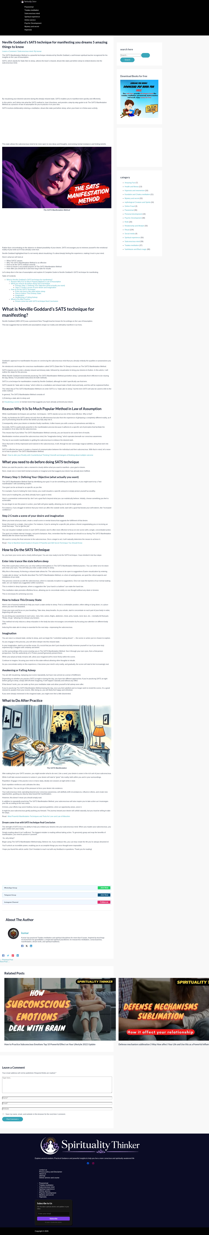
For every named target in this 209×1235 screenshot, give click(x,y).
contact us (43, 1170)
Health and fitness (132, 187)
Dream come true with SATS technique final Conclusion (36, 301)
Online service (30, 20)
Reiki (127, 222)
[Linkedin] (31, 946)
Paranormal (29, 7)
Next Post (5, 962)
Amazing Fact (130, 183)
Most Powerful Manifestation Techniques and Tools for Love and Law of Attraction (39, 816)
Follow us (104, 902)
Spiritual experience (32, 17)
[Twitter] (8, 955)
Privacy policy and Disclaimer (50, 1172)
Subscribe (53, 1219)
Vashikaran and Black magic (136, 249)
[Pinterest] (13, 955)
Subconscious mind (32, 13)
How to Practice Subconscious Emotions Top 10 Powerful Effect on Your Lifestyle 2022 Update (49, 1044)
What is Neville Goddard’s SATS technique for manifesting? (29, 280)
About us (42, 1174)
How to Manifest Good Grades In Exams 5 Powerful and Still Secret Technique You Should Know (45, 543)
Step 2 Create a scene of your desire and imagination (35, 287)
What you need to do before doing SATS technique (30, 284)
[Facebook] (22, 946)
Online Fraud (130, 206)
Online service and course (49, 1178)
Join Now (104, 888)
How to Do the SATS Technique (23, 289)
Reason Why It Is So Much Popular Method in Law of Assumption (36, 282)
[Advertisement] (56, 81)
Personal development (133, 214)
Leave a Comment (9, 51)
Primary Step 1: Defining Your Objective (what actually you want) (40, 285)
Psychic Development (32, 23)
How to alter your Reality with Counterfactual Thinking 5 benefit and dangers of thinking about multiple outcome (50, 455)
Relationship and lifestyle (134, 226)
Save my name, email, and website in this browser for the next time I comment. (36, 1114)
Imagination (19, 295)
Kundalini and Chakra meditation (137, 194)
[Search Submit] (145, 55)
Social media (130, 234)
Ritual (127, 230)
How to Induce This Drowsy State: (28, 293)
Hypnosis (28, 30)
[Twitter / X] (27, 946)
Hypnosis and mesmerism (135, 190)
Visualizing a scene (11, 402)
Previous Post (6, 960)
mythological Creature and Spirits (137, 202)
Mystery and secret (31, 26)
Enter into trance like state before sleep (30, 291)
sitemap (42, 1176)
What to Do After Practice (20, 299)
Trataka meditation (31, 10)
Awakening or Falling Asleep (26, 297)
